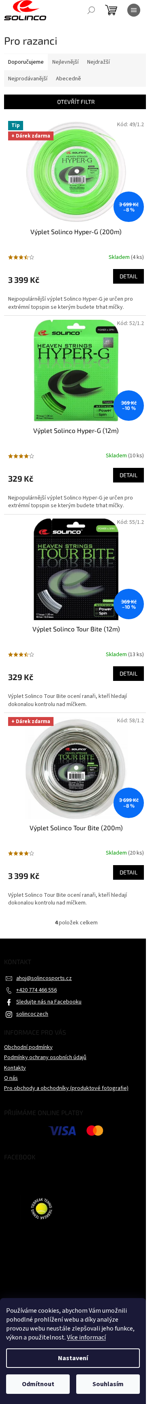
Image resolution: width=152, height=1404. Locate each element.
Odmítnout (38, 1384)
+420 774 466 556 (36, 990)
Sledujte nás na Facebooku (48, 1002)
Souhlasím (108, 1384)
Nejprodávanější (27, 79)
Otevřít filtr (76, 101)
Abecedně (68, 79)
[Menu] (134, 10)
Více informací (86, 1337)
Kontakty (15, 1068)
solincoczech (32, 1014)
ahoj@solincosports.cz (44, 978)
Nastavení (73, 1358)
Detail (128, 276)
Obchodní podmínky (28, 1047)
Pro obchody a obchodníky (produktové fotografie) (66, 1088)
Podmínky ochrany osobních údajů (45, 1057)
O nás (11, 1078)
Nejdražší (98, 62)
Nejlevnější (65, 62)
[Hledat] (91, 10)
